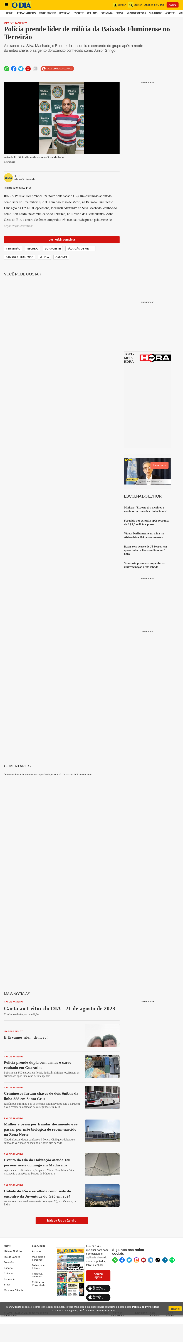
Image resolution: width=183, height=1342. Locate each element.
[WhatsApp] (115, 1260)
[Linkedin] (165, 1260)
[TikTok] (157, 1260)
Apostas (170, 13)
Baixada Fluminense (19, 257)
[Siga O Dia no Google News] (57, 68)
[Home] (21, 7)
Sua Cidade (155, 13)
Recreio (32, 248)
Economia (106, 13)
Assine (173, 4)
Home (9, 13)
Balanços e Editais (38, 1267)
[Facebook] (122, 1260)
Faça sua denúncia (37, 1275)
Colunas (92, 13)
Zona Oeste (53, 248)
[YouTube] (143, 1260)
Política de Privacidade (38, 1284)
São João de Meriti (80, 248)
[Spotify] (172, 1260)
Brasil (119, 13)
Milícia (44, 257)
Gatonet (61, 257)
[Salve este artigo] (28, 68)
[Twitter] (129, 1260)
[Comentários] (35, 68)
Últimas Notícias (26, 13)
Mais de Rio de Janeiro (61, 1220)
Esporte (79, 13)
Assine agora (98, 1275)
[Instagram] (136, 1260)
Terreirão (13, 248)
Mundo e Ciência (136, 13)
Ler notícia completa (62, 239)
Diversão (64, 13)
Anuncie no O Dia (154, 4)
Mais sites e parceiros (38, 1258)
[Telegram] (150, 1260)
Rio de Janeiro (47, 13)
